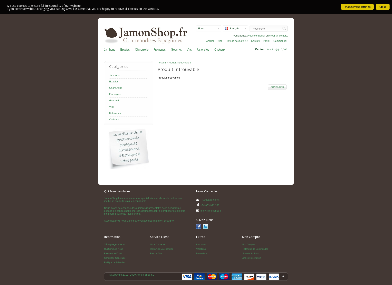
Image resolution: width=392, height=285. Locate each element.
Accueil (210, 41)
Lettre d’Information (251, 258)
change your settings (357, 7)
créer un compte (278, 35)
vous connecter (256, 35)
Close (382, 7)
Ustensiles (203, 49)
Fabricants (201, 244)
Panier (266, 41)
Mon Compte (248, 244)
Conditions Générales (115, 258)
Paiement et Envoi (113, 253)
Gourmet (176, 49)
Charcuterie (141, 49)
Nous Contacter (158, 244)
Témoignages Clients (114, 244)
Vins (189, 49)
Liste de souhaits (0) (237, 41)
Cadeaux (219, 49)
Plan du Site (156, 253)
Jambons (109, 49)
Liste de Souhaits (250, 253)
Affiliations (201, 249)
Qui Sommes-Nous (113, 249)
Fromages (160, 49)
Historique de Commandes (255, 249)
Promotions (201, 253)
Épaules (125, 49)
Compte (255, 41)
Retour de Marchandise (161, 249)
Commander (280, 41)
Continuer (277, 87)
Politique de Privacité (114, 262)
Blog (220, 41)
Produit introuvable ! (179, 62)
